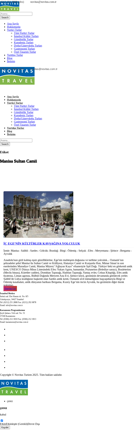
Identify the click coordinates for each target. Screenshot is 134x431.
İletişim (11, 61)
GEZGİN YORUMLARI (21, 361)
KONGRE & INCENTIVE (22, 335)
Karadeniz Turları (23, 42)
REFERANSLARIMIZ (20, 367)
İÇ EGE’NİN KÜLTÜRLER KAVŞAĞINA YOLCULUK (41, 243)
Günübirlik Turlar (23, 39)
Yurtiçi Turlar (14, 29)
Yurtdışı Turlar (15, 55)
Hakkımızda (13, 26)
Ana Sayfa (13, 23)
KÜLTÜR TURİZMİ (19, 329)
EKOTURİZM (15, 349)
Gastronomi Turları (24, 48)
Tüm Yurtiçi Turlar (24, 33)
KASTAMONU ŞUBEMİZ (22, 355)
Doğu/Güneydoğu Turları (28, 45)
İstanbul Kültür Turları (26, 36)
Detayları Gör (10, 288)
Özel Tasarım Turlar (25, 51)
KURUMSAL (15, 340)
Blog (9, 58)
